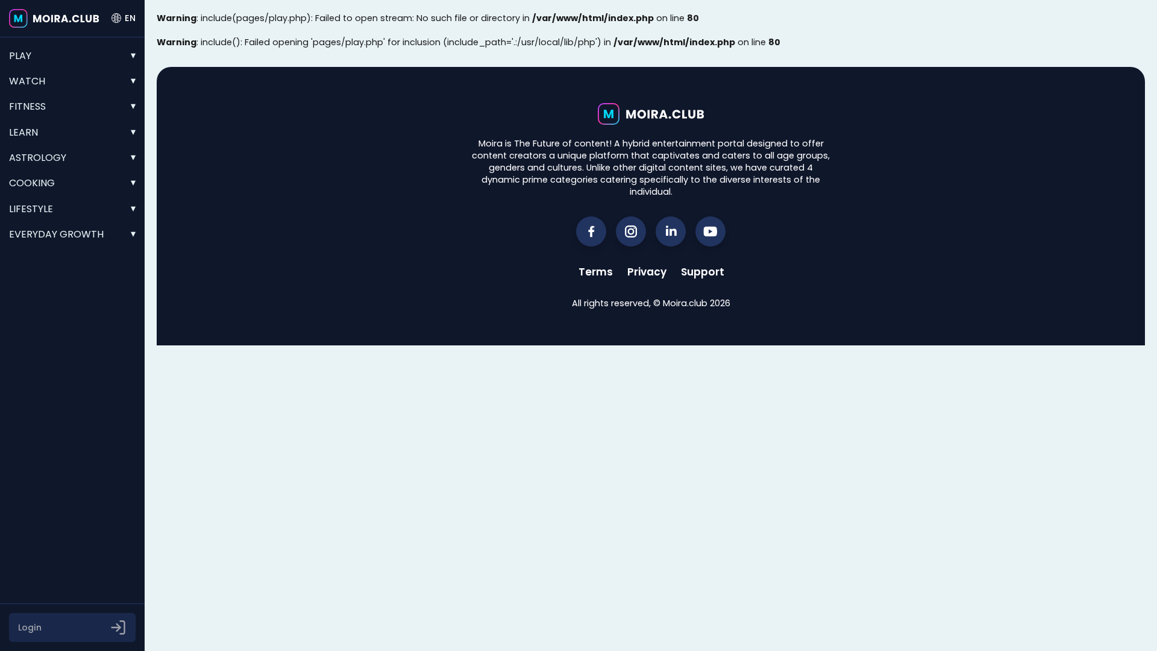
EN (130, 18)
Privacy (646, 272)
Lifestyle (31, 209)
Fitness (27, 106)
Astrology (37, 158)
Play (20, 56)
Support (702, 272)
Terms (595, 272)
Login (30, 627)
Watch (27, 81)
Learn (23, 132)
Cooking (32, 183)
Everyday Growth (56, 234)
